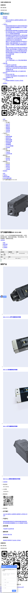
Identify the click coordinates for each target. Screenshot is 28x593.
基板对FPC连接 (9, 41)
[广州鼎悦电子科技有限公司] (5, 14)
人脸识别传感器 (13, 49)
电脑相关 (12, 66)
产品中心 (5, 24)
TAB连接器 (12, 44)
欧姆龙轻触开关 (12, 36)
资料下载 (12, 74)
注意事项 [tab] (5, 247)
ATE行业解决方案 (21, 71)
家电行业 (17, 66)
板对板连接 (23, 41)
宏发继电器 (12, 27)
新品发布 (8, 80)
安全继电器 (20, 30)
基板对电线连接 (17, 41)
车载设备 (8, 66)
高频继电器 (15, 30)
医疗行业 (9, 68)
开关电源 (9, 29)
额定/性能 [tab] (5, 244)
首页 (4, 119)
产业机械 (13, 68)
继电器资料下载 (16, 75)
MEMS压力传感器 (16, 50)
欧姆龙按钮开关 (23, 36)
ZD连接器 (17, 44)
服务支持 (5, 72)
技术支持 (8, 74)
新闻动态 (5, 79)
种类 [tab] (4, 242)
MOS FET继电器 (10, 33)
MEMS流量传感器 (10, 54)
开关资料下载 (9, 75)
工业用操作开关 (9, 38)
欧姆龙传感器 (9, 141)
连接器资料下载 (23, 75)
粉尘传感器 (15, 52)
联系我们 (5, 83)
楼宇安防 (18, 68)
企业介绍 (8, 20)
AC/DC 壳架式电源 (10, 60)
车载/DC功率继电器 (17, 32)
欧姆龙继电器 (9, 25)
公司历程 (8, 130)
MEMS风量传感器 (22, 52)
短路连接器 (15, 43)
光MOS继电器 (9, 58)
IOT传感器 (19, 49)
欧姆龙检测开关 (17, 35)
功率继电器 (10, 32)
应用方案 (5, 63)
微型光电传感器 (9, 47)
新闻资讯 (12, 80)
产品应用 (8, 64)
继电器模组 (17, 27)
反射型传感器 (16, 47)
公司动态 (21, 80)
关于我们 (5, 18)
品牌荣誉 (17, 20)
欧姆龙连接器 (21, 25)
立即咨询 (3, 240)
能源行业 (21, 66)
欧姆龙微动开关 (9, 35)
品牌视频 (21, 20)
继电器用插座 (17, 33)
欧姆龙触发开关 (18, 39)
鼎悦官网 (5, 16)
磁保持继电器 (9, 30)
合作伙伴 (9, 21)
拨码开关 (19, 38)
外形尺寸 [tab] (5, 245)
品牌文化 (12, 20)
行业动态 (17, 80)
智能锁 (22, 68)
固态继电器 (24, 32)
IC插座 (11, 43)
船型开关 (18, 36)
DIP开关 (15, 38)
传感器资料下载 (9, 77)
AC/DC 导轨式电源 (19, 60)
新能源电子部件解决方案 (11, 71)
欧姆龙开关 (15, 25)
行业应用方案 (13, 64)
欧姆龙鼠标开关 (11, 39)
